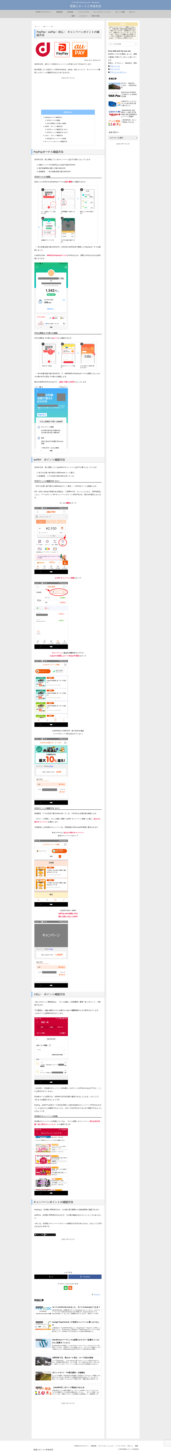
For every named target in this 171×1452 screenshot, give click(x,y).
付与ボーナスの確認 (53, 120)
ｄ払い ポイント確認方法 (54, 135)
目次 (65, 112)
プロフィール (115, 66)
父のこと (130, 1446)
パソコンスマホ (120, 1446)
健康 (136, 1446)
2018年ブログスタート (81, 1446)
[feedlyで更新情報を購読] (66, 1288)
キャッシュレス (51, 1234)
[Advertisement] (68, 93)
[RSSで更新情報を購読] (70, 1288)
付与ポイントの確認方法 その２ (57, 132)
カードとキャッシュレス (106, 1446)
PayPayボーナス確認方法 (53, 117)
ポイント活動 (40, 1234)
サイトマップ (115, 69)
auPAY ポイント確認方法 (54, 126)
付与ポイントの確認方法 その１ (57, 129)
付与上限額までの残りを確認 (56, 123)
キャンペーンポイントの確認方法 (56, 141)
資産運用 (93, 1446)
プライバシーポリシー (118, 72)
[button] (135, 44)
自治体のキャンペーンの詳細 (56, 138)
